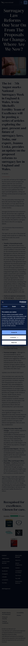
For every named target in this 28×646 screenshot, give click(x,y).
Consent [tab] (5, 306)
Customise (13, 337)
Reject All (14, 342)
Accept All (14, 332)
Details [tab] (14, 306)
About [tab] (23, 306)
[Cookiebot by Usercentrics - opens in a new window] (19, 302)
